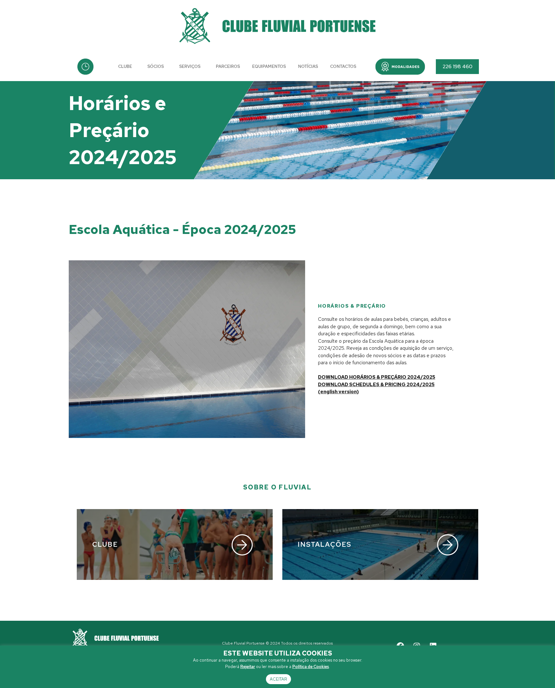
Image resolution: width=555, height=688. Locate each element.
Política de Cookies (310, 666)
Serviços (189, 66)
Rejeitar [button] (247, 666)
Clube (125, 66)
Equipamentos (269, 66)
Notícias (308, 66)
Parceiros (228, 66)
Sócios (155, 66)
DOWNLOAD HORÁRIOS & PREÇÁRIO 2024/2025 (376, 377)
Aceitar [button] (278, 679)
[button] (400, 67)
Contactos (343, 66)
